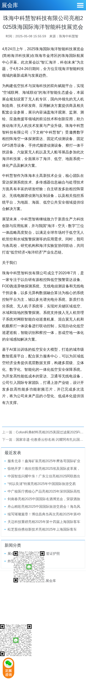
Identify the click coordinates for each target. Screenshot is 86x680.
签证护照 (53, 553)
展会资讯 (14, 553)
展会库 (10, 5)
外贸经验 (14, 561)
